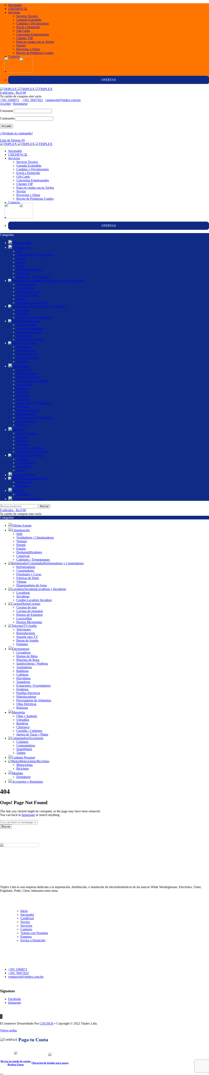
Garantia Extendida (28, 19)
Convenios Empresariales (32, 34)
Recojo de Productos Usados (34, 53)
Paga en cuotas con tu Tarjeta (35, 42)
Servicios (14, 12)
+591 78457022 (32, 100)
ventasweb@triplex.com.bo (63, 100)
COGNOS (46, 1023)
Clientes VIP (24, 38)
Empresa (26, 936)
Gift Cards (23, 30)
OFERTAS (108, 79)
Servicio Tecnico (27, 16)
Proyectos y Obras (28, 49)
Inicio (24, 911)
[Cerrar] (1, 1074)
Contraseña (7, 118)
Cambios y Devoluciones (32, 23)
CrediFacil (27, 918)
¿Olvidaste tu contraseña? (16, 133)
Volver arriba (8, 1030)
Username (6, 111)
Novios (21, 45)
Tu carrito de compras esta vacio (20, 96)
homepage (28, 815)
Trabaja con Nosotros (34, 933)
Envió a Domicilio (28, 27)
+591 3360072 (9, 100)
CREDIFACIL (18, 8)
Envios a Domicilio (32, 940)
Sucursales (15, 5)
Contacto (14, 56)
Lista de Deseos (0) (12, 140)
